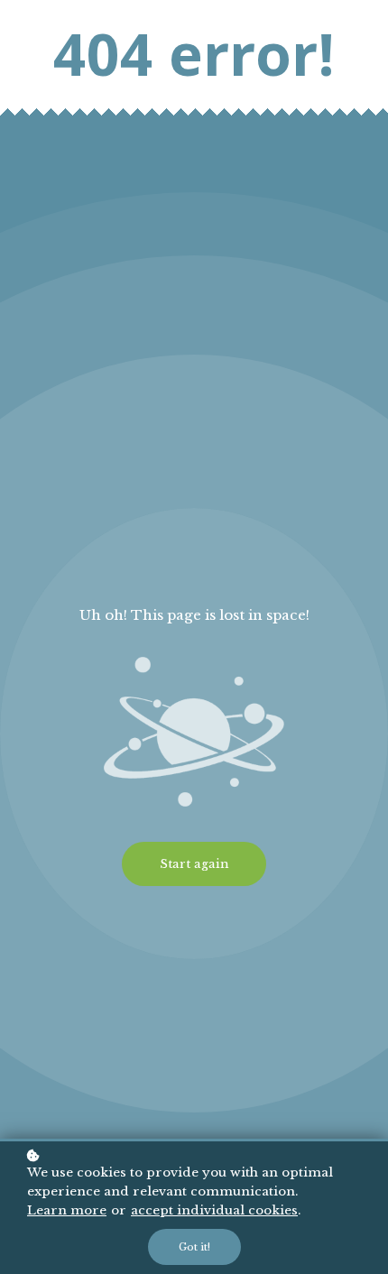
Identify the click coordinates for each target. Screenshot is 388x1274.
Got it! (194, 1247)
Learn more (66, 1210)
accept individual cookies (214, 1210)
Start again (194, 864)
